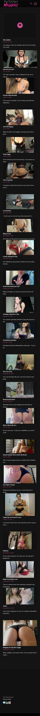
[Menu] (34, 4)
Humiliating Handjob (9, 340)
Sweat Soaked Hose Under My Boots (15, 455)
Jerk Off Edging (8, 126)
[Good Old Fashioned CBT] (20, 278)
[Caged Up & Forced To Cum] (20, 504)
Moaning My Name (9, 399)
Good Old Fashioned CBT (11, 286)
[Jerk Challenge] (20, 170)
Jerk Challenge (8, 180)
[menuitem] (30, 4)
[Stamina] (20, 540)
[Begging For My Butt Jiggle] (20, 633)
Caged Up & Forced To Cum (12, 517)
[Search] (30, 4)
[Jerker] (20, 596)
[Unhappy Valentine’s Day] (20, 305)
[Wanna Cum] (20, 225)
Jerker (5, 606)
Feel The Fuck (7, 371)
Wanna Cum (7, 233)
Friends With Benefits (10, 95)
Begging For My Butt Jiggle (12, 647)
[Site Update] (20, 25)
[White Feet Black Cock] (20, 569)
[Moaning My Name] (20, 390)
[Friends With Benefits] (20, 86)
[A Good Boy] (20, 201)
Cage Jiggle (7, 154)
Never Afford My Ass (9, 425)
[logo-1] (16, 4)
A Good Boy (7, 211)
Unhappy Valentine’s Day (11, 314)
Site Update (7, 40)
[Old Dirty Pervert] (20, 59)
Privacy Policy (7, 699)
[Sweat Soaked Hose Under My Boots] (20, 446)
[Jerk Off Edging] (20, 117)
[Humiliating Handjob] (20, 331)
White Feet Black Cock (10, 579)
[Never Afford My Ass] (20, 416)
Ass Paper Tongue (9, 485)
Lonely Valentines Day (10, 256)
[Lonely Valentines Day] (20, 247)
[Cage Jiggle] (20, 145)
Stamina (5, 551)
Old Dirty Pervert (8, 69)
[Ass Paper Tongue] (20, 474)
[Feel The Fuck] (20, 362)
